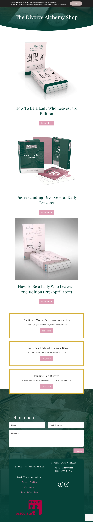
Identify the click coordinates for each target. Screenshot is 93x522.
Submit (79, 451)
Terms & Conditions (29, 492)
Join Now (46, 386)
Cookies (33, 482)
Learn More (46, 123)
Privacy (25, 482)
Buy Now (46, 358)
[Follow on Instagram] (66, 484)
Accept (76, 3)
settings (63, 4)
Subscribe (46, 330)
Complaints (29, 487)
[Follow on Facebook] (60, 484)
